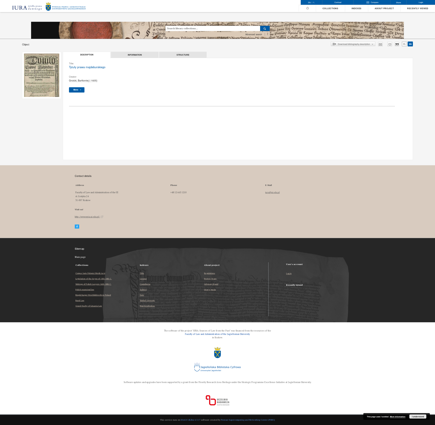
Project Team (210, 278)
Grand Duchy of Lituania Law (88, 306)
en (410, 44)
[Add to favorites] (389, 44)
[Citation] (397, 44)
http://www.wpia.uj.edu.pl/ (87, 216)
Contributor (145, 284)
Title (142, 273)
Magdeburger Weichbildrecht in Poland (93, 295)
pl (314, 2)
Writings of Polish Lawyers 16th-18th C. (93, 284)
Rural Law (79, 300)
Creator (143, 278)
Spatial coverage (147, 300)
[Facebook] (77, 226)
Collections (330, 8)
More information (397, 416)
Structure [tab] (183, 54)
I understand (418, 416)
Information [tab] (135, 54)
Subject (143, 289)
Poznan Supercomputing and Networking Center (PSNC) (248, 420)
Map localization (147, 306)
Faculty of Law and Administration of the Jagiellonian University (217, 334)
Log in (289, 273)
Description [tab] (86, 55)
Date (142, 295)
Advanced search (253, 34)
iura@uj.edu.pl (272, 192)
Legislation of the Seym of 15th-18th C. (93, 278)
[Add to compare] (380, 44)
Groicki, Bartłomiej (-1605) (83, 80)
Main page (80, 257)
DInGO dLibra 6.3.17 (191, 420)
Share (398, 2)
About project (384, 8)
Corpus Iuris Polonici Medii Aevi (90, 273)
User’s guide (210, 289)
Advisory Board (211, 284)
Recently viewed (417, 8)
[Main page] (307, 8)
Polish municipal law (84, 289)
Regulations (209, 273)
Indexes (356, 8)
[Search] (265, 28)
